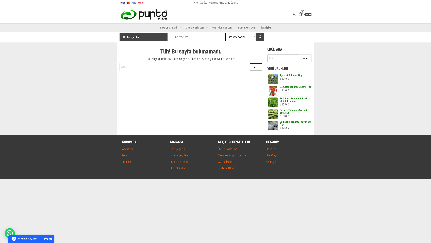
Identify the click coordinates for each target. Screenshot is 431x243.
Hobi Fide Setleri (179, 162)
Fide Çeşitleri (177, 149)
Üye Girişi (271, 155)
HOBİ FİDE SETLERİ (222, 27)
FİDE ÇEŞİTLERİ (168, 27)
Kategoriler (133, 37)
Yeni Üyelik (272, 162)
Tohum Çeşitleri (179, 155)
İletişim (126, 155)
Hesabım (127, 162)
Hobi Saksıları (178, 168)
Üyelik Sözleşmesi (228, 149)
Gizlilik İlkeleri (225, 162)
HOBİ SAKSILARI (247, 27)
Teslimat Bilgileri (227, 168)
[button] (10, 233)
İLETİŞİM (266, 27)
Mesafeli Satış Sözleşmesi (233, 155)
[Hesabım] (294, 14)
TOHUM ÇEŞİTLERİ (194, 27)
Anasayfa (127, 149)
